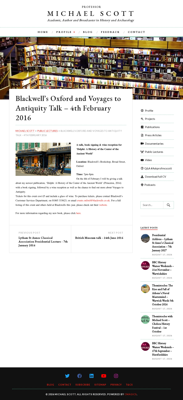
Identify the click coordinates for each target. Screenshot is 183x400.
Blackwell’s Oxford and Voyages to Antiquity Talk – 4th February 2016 (68, 107)
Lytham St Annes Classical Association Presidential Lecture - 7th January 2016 (43, 241)
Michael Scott (91, 13)
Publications (152, 127)
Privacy (116, 384)
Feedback (110, 32)
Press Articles (153, 135)
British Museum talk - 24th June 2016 (99, 238)
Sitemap (100, 384)
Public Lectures (153, 151)
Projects (149, 118)
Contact (136, 32)
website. (103, 205)
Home (43, 32)
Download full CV (155, 176)
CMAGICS (131, 394)
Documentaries (154, 143)
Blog (88, 32)
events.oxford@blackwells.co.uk (93, 200)
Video (148, 160)
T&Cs (129, 384)
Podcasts (149, 184)
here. (78, 213)
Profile (64, 32)
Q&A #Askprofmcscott (158, 168)
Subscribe (82, 384)
